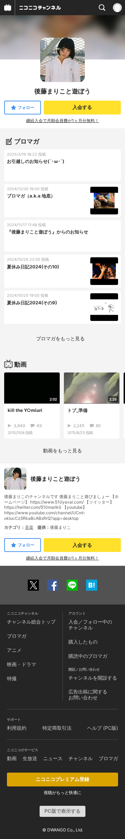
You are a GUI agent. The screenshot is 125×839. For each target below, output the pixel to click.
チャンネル (80, 758)
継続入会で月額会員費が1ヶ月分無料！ (62, 120)
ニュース (52, 758)
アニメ (14, 650)
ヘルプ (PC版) (102, 728)
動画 (12, 758)
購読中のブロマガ (87, 656)
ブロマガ (16, 636)
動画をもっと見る (62, 450)
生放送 (30, 758)
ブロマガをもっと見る (60, 338)
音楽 (29, 527)
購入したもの (83, 642)
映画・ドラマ (21, 664)
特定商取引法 (57, 728)
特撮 (12, 678)
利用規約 (16, 728)
